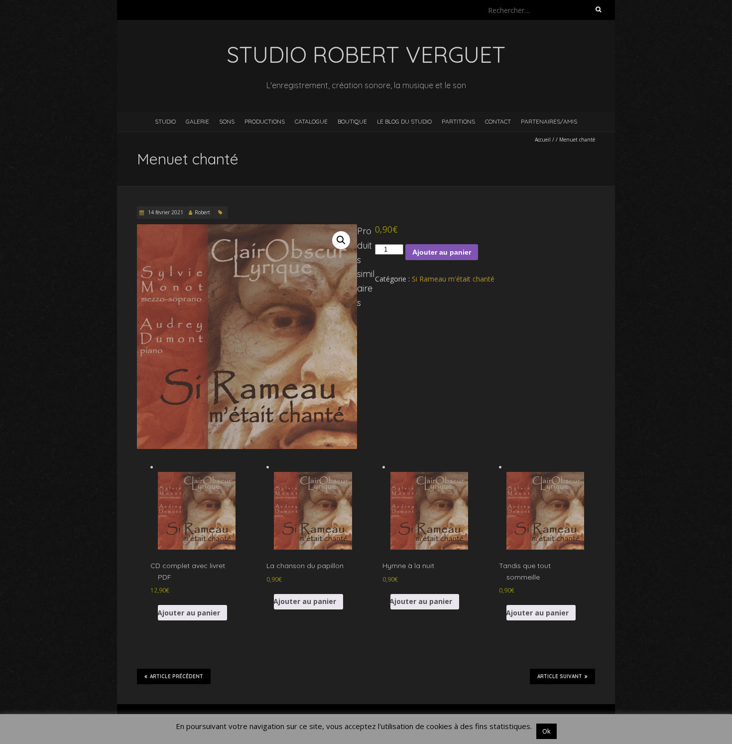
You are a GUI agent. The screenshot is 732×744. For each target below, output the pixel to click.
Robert (202, 212)
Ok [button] (546, 731)
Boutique (352, 121)
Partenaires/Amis (549, 121)
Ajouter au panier (441, 252)
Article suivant (559, 676)
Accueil (543, 139)
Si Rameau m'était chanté (453, 279)
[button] (341, 240)
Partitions (458, 121)
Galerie (197, 121)
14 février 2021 (164, 212)
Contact (498, 121)
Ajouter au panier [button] (189, 612)
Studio (165, 121)
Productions (264, 121)
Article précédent (176, 676)
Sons (227, 121)
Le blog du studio (404, 121)
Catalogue (311, 121)
